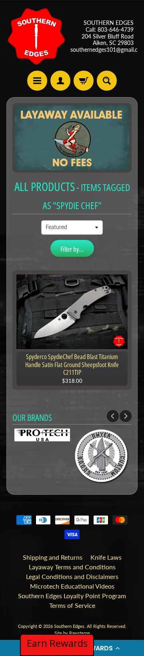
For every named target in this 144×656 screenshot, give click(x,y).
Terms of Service (72, 605)
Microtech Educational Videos (72, 586)
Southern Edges (69, 626)
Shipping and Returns (52, 557)
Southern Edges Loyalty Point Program (72, 595)
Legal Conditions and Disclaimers (72, 576)
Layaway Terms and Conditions (72, 567)
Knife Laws (106, 557)
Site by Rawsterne (72, 633)
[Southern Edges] (36, 36)
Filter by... (72, 249)
